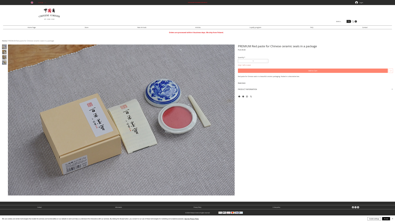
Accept (386, 219)
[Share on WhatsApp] (247, 96)
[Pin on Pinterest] (243, 96)
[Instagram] (355, 207)
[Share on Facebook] (239, 96)
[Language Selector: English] (33, 2)
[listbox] (42, 3)
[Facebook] (353, 207)
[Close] (392, 218)
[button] (42, 3)
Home (4, 41)
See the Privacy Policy (191, 219)
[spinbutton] (253, 61)
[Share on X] (251, 96)
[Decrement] (239, 61)
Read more (241, 83)
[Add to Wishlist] (391, 71)
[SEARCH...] (349, 21)
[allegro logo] (358, 207)
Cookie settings (374, 219)
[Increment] (266, 61)
